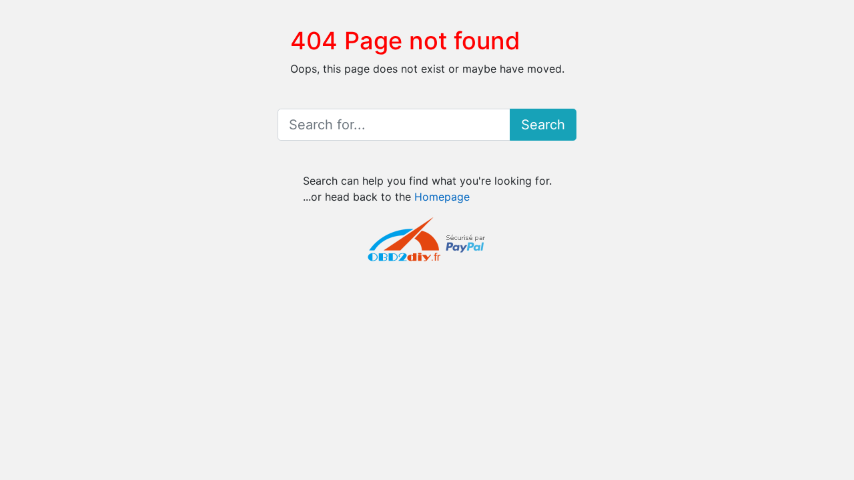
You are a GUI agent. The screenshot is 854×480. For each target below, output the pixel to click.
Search (543, 125)
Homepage (442, 196)
